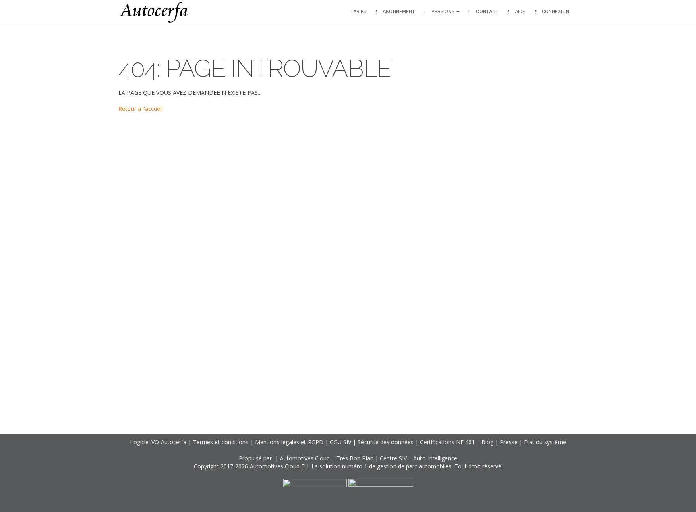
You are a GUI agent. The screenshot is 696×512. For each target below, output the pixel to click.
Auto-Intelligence (435, 458)
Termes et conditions (221, 442)
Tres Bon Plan (354, 458)
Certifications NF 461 (447, 442)
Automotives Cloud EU (279, 466)
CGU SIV (340, 442)
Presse (509, 442)
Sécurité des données (386, 442)
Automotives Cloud (305, 458)
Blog (487, 442)
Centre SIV (393, 458)
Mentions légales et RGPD (289, 442)
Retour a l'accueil (140, 108)
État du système (545, 442)
